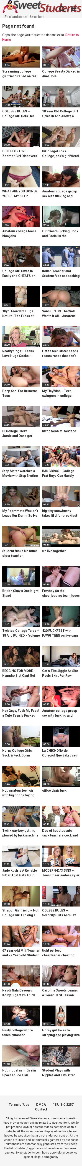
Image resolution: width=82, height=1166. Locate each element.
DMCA (41, 1104)
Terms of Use (19, 1104)
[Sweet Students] (42, 7)
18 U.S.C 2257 (63, 1104)
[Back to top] (73, 1156)
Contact (41, 1109)
